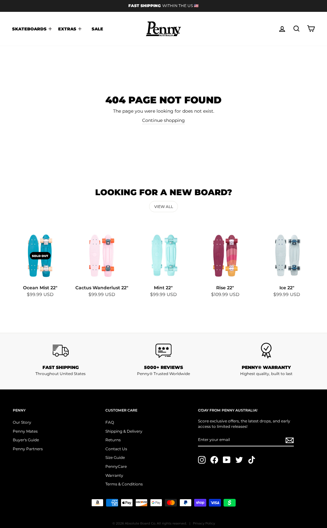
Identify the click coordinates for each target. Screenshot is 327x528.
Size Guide (115, 457)
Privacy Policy (204, 523)
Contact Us (116, 448)
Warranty (114, 475)
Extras (68, 28)
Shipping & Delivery (123, 431)
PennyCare (116, 466)
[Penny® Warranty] (266, 351)
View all (163, 206)
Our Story (22, 422)
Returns (113, 439)
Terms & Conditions (124, 484)
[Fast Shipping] (61, 351)
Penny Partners (28, 448)
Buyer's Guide (26, 439)
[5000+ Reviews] (163, 351)
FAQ (109, 422)
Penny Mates (25, 431)
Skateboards (30, 28)
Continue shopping (163, 120)
